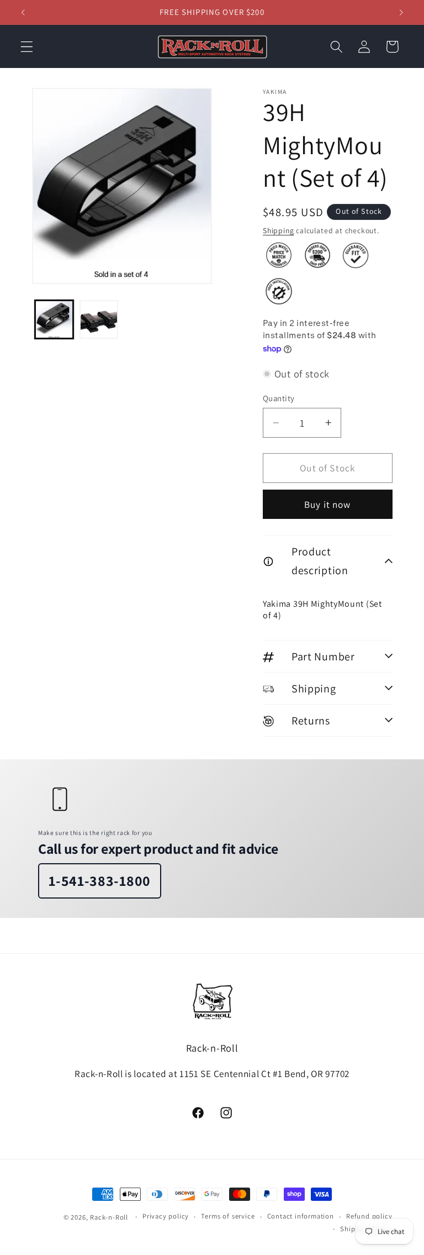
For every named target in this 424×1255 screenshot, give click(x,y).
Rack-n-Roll (109, 1217)
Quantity (279, 398)
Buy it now (327, 504)
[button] (27, 47)
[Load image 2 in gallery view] (99, 319)
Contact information (300, 1216)
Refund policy (369, 1216)
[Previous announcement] (23, 12)
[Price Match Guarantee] (279, 255)
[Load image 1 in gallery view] (54, 319)
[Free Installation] (279, 291)
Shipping (278, 230)
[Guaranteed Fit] (356, 255)
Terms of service (228, 1216)
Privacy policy (165, 1216)
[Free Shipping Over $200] (317, 255)
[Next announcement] (401, 12)
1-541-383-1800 (100, 880)
